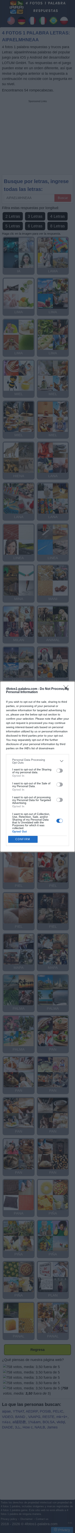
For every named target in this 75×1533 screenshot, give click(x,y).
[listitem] (37, 761)
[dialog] (37, 766)
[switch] (59, 771)
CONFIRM (22, 839)
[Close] (67, 689)
